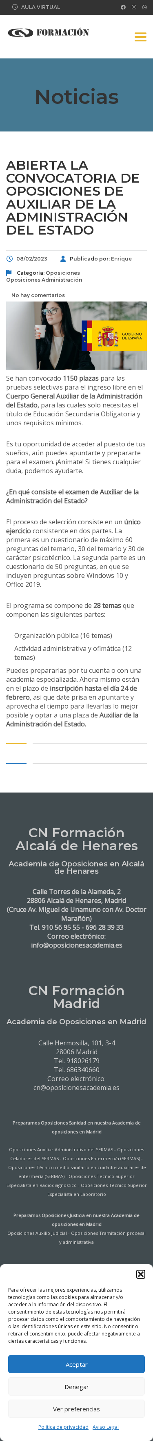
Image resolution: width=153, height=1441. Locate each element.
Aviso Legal (106, 1427)
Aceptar (77, 1364)
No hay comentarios (37, 295)
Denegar (76, 1387)
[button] (141, 1274)
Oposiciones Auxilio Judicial (37, 1233)
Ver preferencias (76, 1409)
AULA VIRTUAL (40, 7)
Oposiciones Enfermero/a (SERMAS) (101, 1158)
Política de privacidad (63, 1427)
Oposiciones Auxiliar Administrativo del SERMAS (61, 1149)
